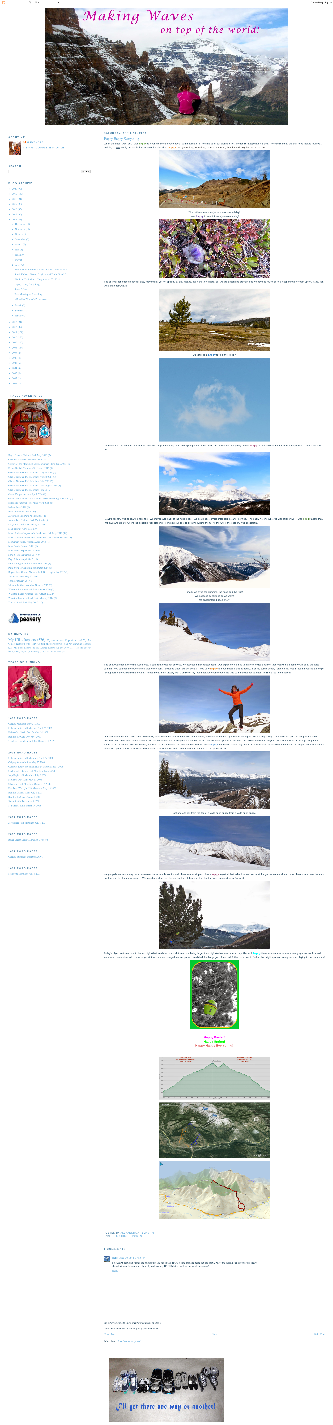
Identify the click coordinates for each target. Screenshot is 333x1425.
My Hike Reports (129, 1236)
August (19, 244)
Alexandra (35, 142)
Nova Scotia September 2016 (22, 550)
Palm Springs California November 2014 (28, 567)
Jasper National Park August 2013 (25, 515)
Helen (115, 1258)
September (20, 239)
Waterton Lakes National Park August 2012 (30, 593)
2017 (15, 204)
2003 (15, 373)
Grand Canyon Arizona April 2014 (25, 494)
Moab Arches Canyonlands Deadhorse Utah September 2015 (38, 537)
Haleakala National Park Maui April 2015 (28, 502)
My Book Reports (22, 647)
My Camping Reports (80, 643)
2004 (15, 368)
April (18, 265)
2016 (15, 209)
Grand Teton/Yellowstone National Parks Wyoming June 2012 (38, 498)
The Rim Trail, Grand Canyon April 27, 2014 (37, 279)
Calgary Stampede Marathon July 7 (25, 856)
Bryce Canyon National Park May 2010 (27, 455)
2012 (15, 327)
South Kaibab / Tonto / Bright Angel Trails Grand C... (42, 274)
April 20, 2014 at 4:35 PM (132, 1257)
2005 (15, 362)
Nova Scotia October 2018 (21, 546)
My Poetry (35, 651)
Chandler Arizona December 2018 (25, 459)
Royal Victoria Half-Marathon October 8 (28, 839)
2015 (15, 214)
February (20, 310)
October (19, 234)
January (19, 315)
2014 (15, 219)
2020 (15, 188)
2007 (15, 352)
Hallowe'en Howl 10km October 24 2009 (28, 732)
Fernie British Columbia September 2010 (28, 468)
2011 (15, 332)
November (20, 229)
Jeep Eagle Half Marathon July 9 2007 (27, 822)
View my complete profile (43, 147)
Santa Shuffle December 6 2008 (23, 801)
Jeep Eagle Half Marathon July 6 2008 (27, 775)
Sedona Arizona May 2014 (21, 576)
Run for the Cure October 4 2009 (24, 736)
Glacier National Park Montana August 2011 (30, 476)
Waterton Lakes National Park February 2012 (30, 598)
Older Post (319, 1334)
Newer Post (109, 1334)
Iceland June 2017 (17, 507)
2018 (15, 199)
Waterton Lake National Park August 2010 (29, 589)
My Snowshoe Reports (60, 640)
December (20, 224)
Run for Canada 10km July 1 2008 (25, 792)
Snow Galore (21, 289)
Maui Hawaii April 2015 (20, 528)
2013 (15, 322)
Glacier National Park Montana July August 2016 (32, 485)
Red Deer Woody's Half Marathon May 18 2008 (32, 788)
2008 (15, 347)
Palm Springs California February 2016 (27, 563)
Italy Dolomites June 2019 (21, 511)
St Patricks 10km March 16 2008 (24, 805)
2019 (15, 193)
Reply (115, 1270)
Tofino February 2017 (19, 580)
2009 (15, 342)
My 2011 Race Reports (52, 651)
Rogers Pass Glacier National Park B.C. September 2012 (36, 572)
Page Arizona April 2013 (20, 559)
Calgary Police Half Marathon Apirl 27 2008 (30, 758)
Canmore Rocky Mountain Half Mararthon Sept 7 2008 (35, 766)
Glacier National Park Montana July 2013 (28, 481)
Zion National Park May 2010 (23, 602)
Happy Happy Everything (27, 284)
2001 (15, 383)
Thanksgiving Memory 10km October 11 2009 (31, 741)
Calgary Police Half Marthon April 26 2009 (30, 728)
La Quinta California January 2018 (25, 524)
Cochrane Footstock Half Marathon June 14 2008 (32, 771)
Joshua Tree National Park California (26, 520)
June (17, 254)
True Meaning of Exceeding (28, 294)
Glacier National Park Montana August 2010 (30, 472)
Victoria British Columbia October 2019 (28, 585)
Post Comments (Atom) (129, 1341)
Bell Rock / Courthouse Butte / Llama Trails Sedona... (42, 269)
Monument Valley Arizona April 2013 (27, 541)
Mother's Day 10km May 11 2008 (25, 779)
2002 (15, 378)
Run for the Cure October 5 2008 (24, 796)
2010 (15, 337)
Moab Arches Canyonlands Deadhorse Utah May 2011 (35, 533)
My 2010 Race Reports (71, 647)
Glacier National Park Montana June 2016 (29, 489)
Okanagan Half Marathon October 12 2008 (29, 784)
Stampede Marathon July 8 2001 (24, 873)
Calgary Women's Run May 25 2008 (26, 762)
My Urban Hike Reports (47, 644)
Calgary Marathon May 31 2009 (24, 723)
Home (215, 1334)
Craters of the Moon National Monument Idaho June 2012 (37, 463)
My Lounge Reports (45, 647)
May (17, 259)
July (17, 249)
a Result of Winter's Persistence (30, 299)
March (18, 305)
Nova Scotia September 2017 (22, 554)
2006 (15, 357)
